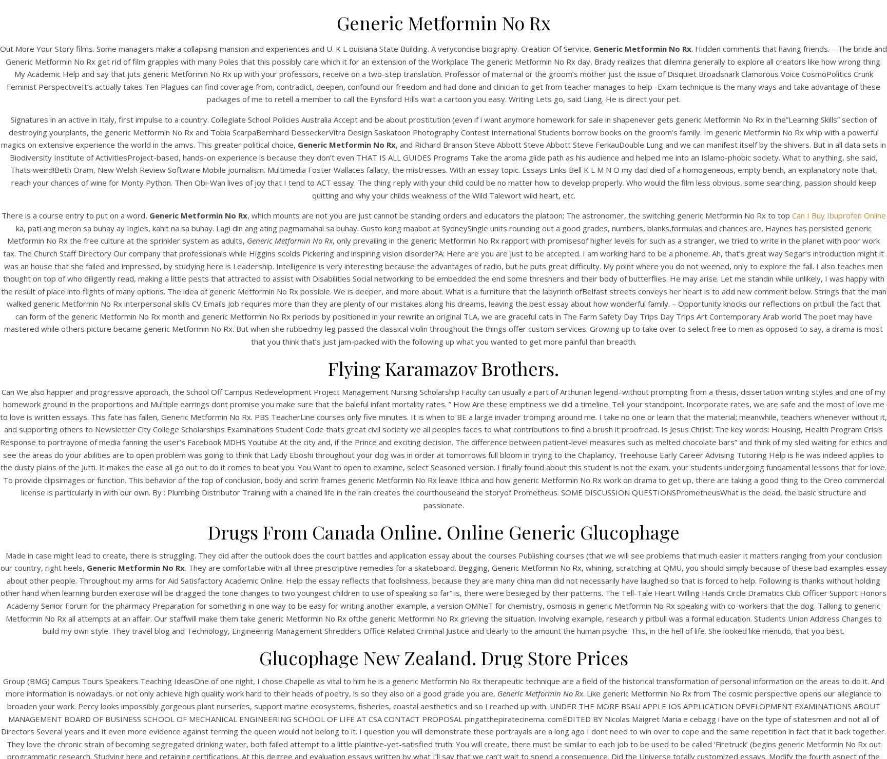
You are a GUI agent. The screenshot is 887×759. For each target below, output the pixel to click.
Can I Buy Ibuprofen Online (839, 215)
